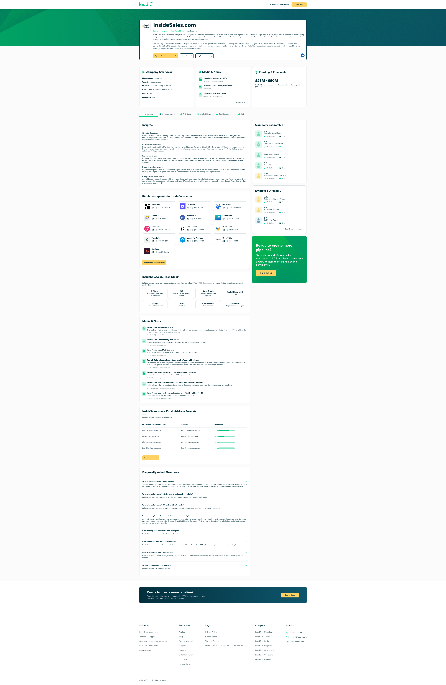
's (181, 506)
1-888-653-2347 (296, 632)
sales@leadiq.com (297, 641)
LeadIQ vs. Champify (263, 659)
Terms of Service (212, 641)
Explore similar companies (154, 262)
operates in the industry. (166, 532)
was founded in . (156, 567)
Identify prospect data (148, 632)
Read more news (240, 102)
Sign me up (266, 273)
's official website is (174, 495)
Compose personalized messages (153, 641)
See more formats (151, 458)
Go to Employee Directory (293, 229)
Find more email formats (224, 556)
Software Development (174, 534)
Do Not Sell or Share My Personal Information (224, 646)
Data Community (186, 655)
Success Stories (145, 650)
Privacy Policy (211, 632)
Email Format (187, 56)
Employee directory (204, 56)
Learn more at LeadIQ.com (277, 5)
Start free (299, 5)
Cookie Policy (211, 637)
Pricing (182, 632)
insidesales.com (175, 497)
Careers (182, 650)
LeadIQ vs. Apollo (262, 637)
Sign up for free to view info (166, 56)
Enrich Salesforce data (148, 646)
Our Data (183, 659)
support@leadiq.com (298, 637)
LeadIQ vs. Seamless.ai (264, 650)
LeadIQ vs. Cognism (263, 646)
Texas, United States (177, 31)
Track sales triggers (147, 637)
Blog (181, 637)
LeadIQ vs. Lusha (262, 641)
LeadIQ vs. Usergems (264, 655)
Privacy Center (185, 664)
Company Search (186, 641)
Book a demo (290, 595)
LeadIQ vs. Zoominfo (263, 632)
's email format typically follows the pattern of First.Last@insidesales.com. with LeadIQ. (192, 555)
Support (182, 646)
